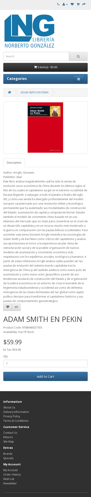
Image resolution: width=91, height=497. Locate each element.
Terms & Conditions (15, 421)
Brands (7, 454)
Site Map (8, 441)
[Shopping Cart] (78, 4)
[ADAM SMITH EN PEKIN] (45, 127)
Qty (5, 356)
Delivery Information (16, 412)
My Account (10, 470)
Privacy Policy (11, 416)
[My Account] (65, 4)
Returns (8, 437)
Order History (12, 474)
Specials (8, 458)
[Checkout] (83, 4)
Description (14, 162)
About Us (9, 407)
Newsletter (10, 483)
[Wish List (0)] (72, 4)
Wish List (8, 479)
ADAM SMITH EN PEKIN (34, 92)
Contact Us (10, 433)
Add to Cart (45, 376)
